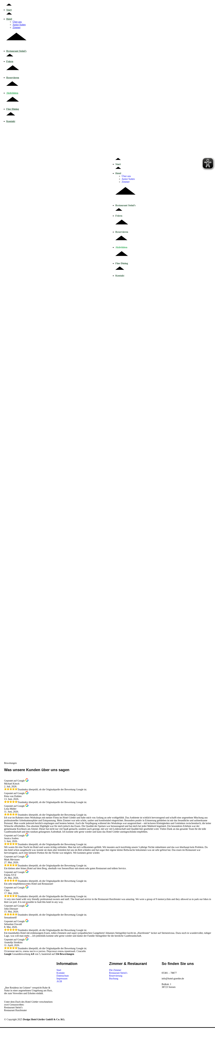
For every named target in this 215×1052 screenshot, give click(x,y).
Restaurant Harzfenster (15, 1010)
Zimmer (16, 27)
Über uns (17, 21)
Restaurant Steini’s (16, 51)
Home (9, 348)
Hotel (9, 19)
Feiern (9, 61)
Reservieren (12, 77)
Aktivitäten (12, 93)
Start (9, 9)
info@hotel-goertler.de (173, 978)
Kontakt (10, 121)
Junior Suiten (19, 24)
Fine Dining (12, 109)
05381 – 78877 (169, 973)
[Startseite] (53, 190)
